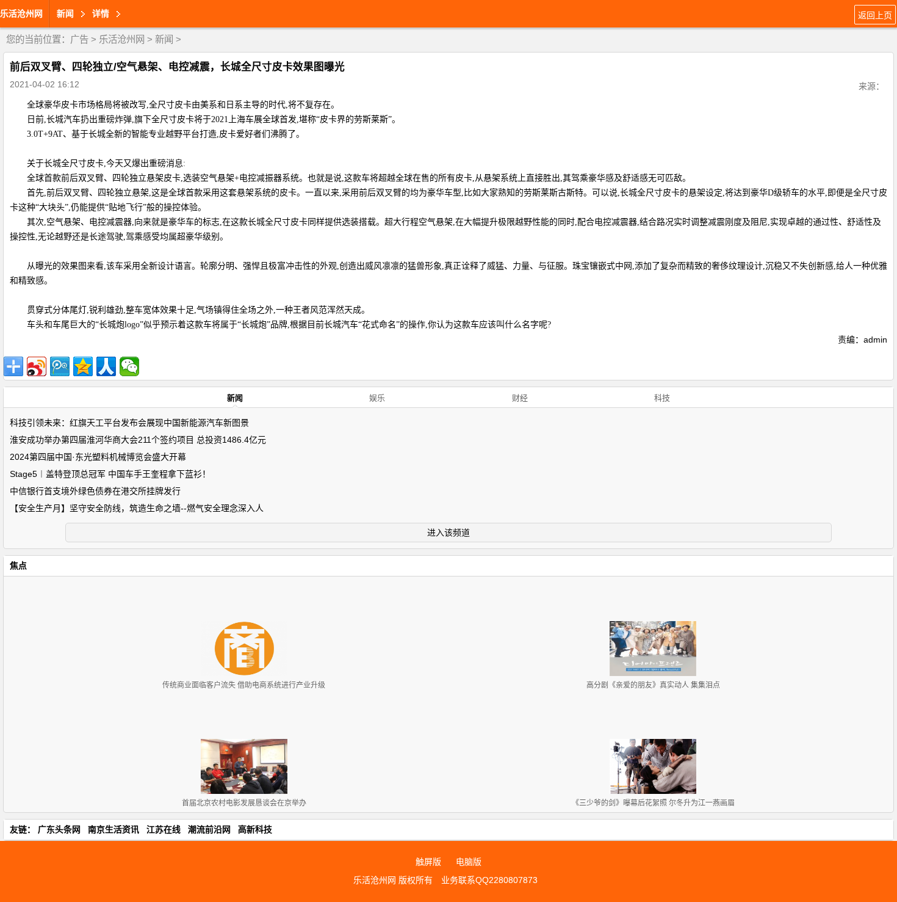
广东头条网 (59, 829)
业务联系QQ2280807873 (489, 880)
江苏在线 (163, 829)
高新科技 (255, 829)
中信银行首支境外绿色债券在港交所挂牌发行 (95, 491)
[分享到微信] (129, 366)
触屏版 (428, 862)
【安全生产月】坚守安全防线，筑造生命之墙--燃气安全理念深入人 (137, 508)
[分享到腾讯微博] (60, 366)
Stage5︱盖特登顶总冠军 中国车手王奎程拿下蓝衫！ (110, 474)
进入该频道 (448, 532)
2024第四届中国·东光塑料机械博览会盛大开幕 (98, 457)
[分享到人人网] (106, 366)
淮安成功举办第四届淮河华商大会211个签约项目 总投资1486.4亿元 (138, 440)
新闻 (164, 39)
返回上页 (875, 15)
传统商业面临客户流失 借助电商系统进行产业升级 (243, 685)
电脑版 (468, 862)
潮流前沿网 (209, 829)
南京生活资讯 (113, 829)
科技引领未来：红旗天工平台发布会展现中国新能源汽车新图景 (129, 422)
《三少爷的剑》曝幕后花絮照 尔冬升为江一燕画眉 (653, 803)
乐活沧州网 (21, 13)
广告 (79, 39)
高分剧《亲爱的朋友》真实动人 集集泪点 (653, 685)
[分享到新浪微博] (36, 366)
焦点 (18, 565)
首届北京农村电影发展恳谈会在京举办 (244, 803)
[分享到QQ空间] (83, 366)
